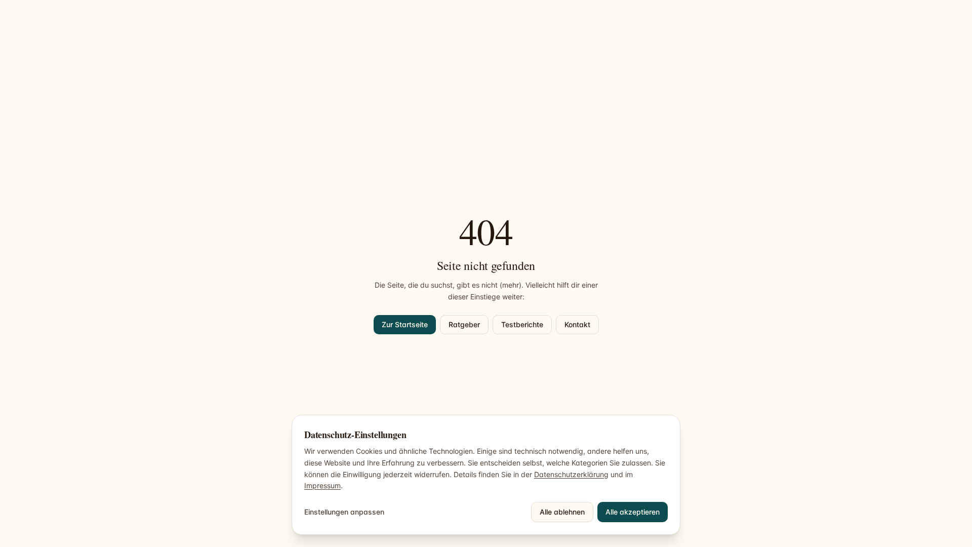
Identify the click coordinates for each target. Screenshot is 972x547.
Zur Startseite (405, 324)
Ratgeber (464, 324)
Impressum (322, 485)
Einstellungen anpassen (344, 511)
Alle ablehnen (562, 511)
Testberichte (522, 324)
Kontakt (577, 324)
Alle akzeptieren (632, 511)
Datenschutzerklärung (571, 474)
